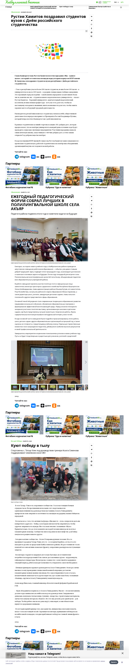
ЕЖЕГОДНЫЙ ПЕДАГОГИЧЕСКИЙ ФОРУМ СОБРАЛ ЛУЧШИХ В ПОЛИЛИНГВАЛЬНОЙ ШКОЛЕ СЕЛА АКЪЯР (43, 7)
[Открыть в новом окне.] (22, 157)
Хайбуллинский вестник (22, 1)
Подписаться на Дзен (106, 2)
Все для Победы (16, 441)
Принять (114, 662)
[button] (86, 362)
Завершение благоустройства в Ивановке (100, 7)
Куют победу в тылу (66, 6)
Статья (8, 7)
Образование (15, 12)
